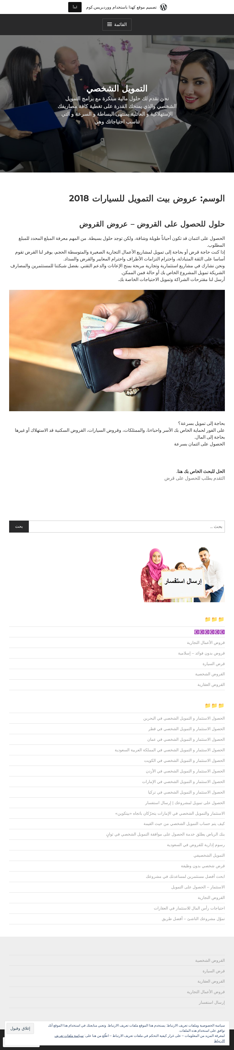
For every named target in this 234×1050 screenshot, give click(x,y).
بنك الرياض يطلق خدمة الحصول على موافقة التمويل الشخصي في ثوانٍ (165, 834)
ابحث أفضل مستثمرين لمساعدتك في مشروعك (185, 876)
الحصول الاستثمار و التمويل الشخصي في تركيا (186, 792)
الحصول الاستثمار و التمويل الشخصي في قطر (186, 728)
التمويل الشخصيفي (209, 855)
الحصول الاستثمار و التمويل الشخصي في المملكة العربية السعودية (170, 750)
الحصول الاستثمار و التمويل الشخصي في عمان (186, 739)
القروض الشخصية (210, 674)
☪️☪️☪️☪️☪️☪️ (209, 632)
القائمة (120, 24)
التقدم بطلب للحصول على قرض (194, 478)
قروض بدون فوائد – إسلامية (201, 653)
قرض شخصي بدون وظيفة (203, 866)
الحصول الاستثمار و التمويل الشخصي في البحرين (184, 718)
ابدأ (75, 7)
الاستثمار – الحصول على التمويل (198, 887)
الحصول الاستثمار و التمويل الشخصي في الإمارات (183, 781)
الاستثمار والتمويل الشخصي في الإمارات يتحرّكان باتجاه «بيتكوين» (170, 813)
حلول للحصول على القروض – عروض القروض (152, 223)
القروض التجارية (211, 897)
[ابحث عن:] (117, 527)
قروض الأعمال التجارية (206, 642)
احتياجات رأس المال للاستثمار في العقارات (189, 908)
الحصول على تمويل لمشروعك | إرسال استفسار (185, 802)
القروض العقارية (211, 684)
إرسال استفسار (212, 1002)
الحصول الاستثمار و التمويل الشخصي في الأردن (185, 771)
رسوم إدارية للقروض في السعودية (196, 844)
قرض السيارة (214, 663)
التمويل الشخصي (117, 88)
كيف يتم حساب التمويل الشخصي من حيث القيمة (184, 823)
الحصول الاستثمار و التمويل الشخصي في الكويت (184, 760)
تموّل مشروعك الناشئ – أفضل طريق (193, 918)
